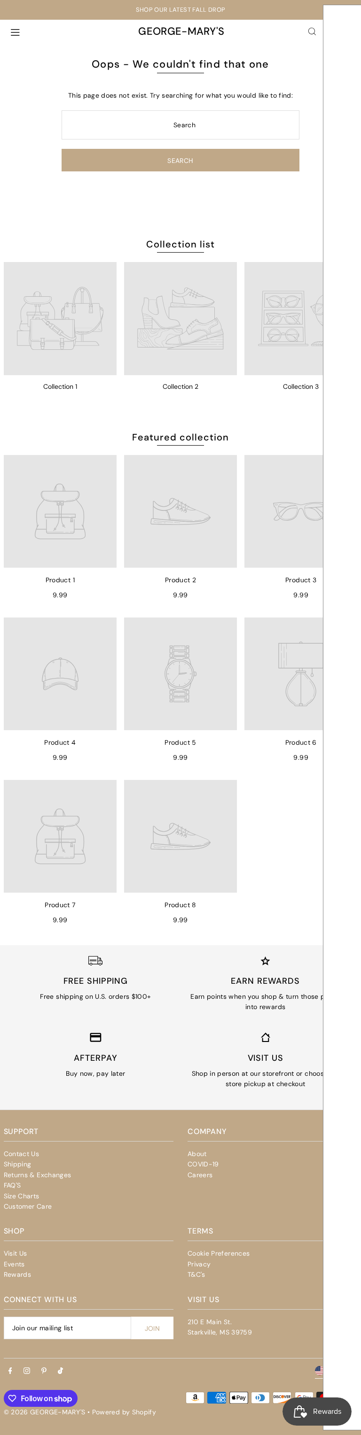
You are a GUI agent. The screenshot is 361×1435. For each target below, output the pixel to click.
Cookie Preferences (219, 1253)
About (197, 1154)
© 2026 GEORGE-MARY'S (45, 1412)
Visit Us (15, 1253)
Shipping (17, 1164)
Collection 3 (301, 386)
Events (14, 1264)
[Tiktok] (60, 1371)
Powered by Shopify (124, 1412)
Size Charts (21, 1196)
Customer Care (28, 1206)
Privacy (199, 1264)
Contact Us (21, 1154)
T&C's (196, 1274)
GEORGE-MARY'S (181, 31)
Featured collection (180, 437)
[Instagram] (27, 1371)
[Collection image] (60, 318)
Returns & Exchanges (37, 1175)
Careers (200, 1175)
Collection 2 (180, 386)
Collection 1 (60, 386)
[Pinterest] (44, 1371)
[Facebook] (10, 1371)
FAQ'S (12, 1185)
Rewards (17, 1274)
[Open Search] (312, 31)
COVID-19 (203, 1164)
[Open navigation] (67, 31)
